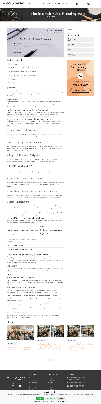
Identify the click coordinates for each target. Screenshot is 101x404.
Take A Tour (34, 385)
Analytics (46, 401)
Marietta (52, 382)
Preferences (55, 401)
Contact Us (55, 3)
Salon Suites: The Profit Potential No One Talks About (80, 347)
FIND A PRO (31, 3)
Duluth (51, 387)
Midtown (52, 389)
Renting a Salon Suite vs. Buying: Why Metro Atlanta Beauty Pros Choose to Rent (19, 346)
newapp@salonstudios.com (77, 382)
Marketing (64, 401)
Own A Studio (34, 382)
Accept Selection (50, 398)
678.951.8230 (85, 4)
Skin (73, 50)
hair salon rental (53, 270)
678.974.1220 (80, 84)
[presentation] (49, 360)
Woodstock (53, 380)
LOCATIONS (64, 3)
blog (53, 17)
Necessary (38, 401)
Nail (73, 45)
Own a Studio (47, 3)
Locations (33, 387)
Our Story (33, 380)
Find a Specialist (80, 90)
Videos (32, 389)
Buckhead (52, 385)
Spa (73, 55)
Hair (73, 40)
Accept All (40, 398)
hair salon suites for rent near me (53, 105)
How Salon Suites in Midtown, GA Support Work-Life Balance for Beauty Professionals (50, 347)
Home (48, 17)
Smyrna (52, 378)
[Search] (92, 30)
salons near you (15, 315)
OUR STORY (38, 3)
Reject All (60, 398)
